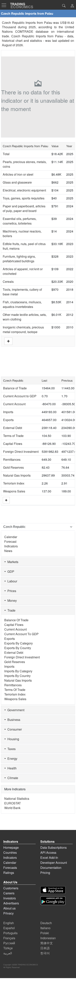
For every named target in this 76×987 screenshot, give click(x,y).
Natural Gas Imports (17, 475)
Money (11, 600)
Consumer (14, 729)
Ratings (8, 872)
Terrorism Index (13, 483)
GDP (10, 571)
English (8, 923)
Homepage (11, 847)
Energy (11, 758)
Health (11, 768)
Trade (10, 610)
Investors (9, 898)
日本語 (45, 948)
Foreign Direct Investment (21, 451)
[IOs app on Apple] (52, 890)
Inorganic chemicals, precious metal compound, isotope (23, 329)
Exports (8, 420)
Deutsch (46, 923)
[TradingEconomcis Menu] (5, 5)
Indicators (11, 546)
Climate (12, 778)
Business (13, 719)
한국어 (45, 953)
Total (6, 154)
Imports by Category (18, 671)
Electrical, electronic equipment (24, 190)
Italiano (45, 928)
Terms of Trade (13, 435)
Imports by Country (17, 675)
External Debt (12, 428)
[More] (6, 500)
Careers (8, 893)
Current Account (14, 404)
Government (15, 710)
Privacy (8, 913)
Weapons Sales (14, 491)
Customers (10, 888)
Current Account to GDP (19, 396)
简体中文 (46, 943)
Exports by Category (18, 643)
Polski (44, 933)
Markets (12, 562)
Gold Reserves (13, 467)
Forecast (10, 541)
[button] (72, 6)
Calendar (10, 537)
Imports (8, 412)
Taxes (11, 749)
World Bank (12, 808)
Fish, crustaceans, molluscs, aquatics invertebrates (22, 304)
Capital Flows (12, 443)
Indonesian (48, 938)
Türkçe (8, 948)
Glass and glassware (17, 182)
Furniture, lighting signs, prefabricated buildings (19, 258)
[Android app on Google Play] (52, 900)
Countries (10, 852)
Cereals (8, 281)
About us (9, 908)
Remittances (11, 459)
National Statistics (16, 798)
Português (10, 933)
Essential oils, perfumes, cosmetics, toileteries (19, 221)
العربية (7, 953)
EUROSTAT (12, 803)
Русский (9, 943)
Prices (11, 591)
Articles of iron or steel (18, 174)
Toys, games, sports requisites (23, 198)
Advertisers (11, 903)
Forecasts (10, 867)
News (8, 551)
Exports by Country (17, 648)
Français (9, 938)
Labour (11, 581)
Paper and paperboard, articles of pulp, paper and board (24, 208)
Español (9, 928)
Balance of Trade (15, 388)
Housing (12, 739)
